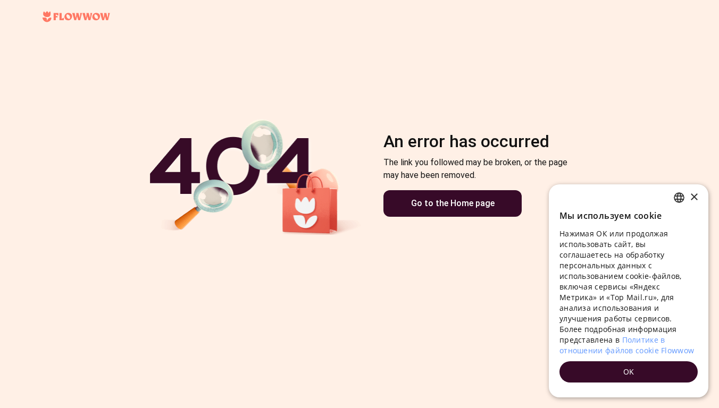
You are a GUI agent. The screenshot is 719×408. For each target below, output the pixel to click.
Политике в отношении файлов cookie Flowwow (626, 345)
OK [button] (628, 372)
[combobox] (679, 197)
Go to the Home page (453, 203)
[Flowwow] (76, 17)
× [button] (694, 197)
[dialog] (628, 290)
